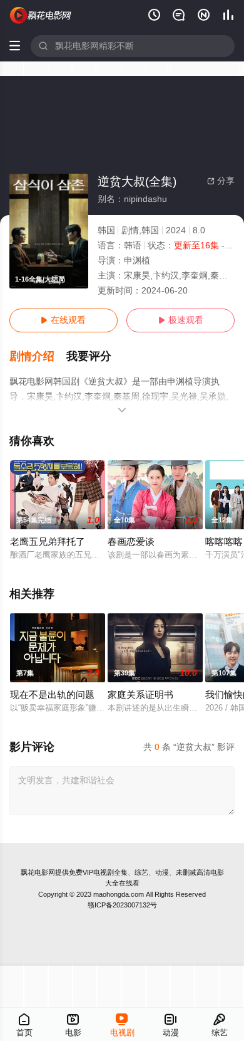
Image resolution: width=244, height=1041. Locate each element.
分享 (221, 181)
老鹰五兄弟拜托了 (47, 542)
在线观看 (63, 320)
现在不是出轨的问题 (52, 695)
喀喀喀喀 (224, 542)
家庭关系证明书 (140, 695)
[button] (38, 356)
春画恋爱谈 (131, 542)
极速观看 (180, 320)
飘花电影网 (38, 872)
